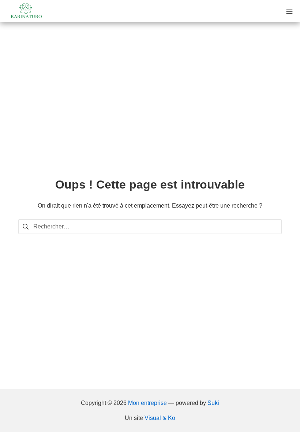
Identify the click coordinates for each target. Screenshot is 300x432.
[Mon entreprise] (25, 11)
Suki (213, 403)
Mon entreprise (147, 403)
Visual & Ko (160, 418)
